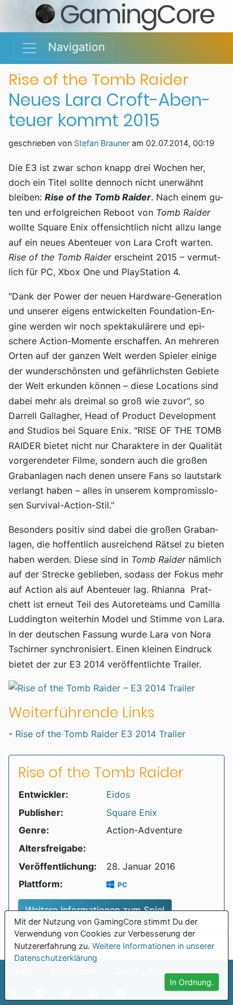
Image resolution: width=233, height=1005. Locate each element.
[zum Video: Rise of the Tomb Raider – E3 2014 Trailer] (116, 688)
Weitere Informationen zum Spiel (95, 910)
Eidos (118, 794)
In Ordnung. (192, 982)
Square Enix (131, 812)
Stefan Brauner (102, 143)
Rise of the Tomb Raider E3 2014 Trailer (100, 733)
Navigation (71, 47)
